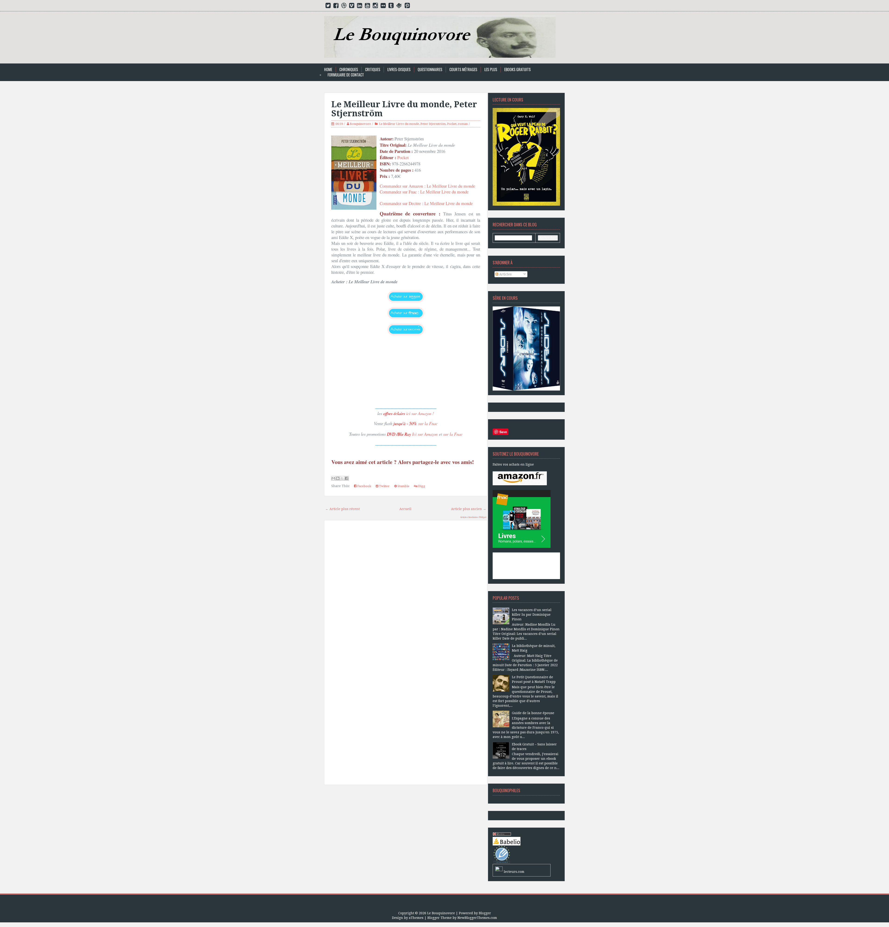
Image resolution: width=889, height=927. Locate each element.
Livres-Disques (398, 69)
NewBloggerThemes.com (477, 918)
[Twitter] (328, 6)
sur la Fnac (428, 423)
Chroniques (348, 69)
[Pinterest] (407, 6)
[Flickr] (383, 6)
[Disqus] (405, 590)
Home (328, 69)
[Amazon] (520, 478)
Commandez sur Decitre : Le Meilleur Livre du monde (427, 203)
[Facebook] (335, 6)
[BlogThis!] (337, 478)
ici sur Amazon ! (420, 413)
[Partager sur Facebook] (346, 478)
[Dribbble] (343, 6)
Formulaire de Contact (346, 75)
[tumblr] (391, 6)
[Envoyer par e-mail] (333, 478)
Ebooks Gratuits (517, 69)
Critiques (372, 69)
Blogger (485, 913)
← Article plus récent (342, 509)
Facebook (364, 486)
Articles (505, 274)
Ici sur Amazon (425, 434)
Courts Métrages (463, 69)
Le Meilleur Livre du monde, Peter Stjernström (404, 109)
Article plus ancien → (468, 509)
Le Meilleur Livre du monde (399, 124)
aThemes (416, 918)
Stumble (403, 486)
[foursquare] (399, 6)
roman (463, 124)
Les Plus (490, 69)
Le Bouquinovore (441, 913)
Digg (421, 486)
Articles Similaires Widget (473, 517)
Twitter (384, 486)
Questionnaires (430, 69)
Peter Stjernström (433, 124)
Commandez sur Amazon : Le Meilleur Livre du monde (427, 186)
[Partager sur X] (342, 478)
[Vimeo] (351, 6)
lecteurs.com (514, 871)
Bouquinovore (360, 124)
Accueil (405, 509)
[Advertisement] (405, 841)
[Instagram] (375, 6)
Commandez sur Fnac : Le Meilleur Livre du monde (424, 192)
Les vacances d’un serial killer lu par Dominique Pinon (531, 614)
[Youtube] (367, 6)
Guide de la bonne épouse (533, 713)
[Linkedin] (359, 6)
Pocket (452, 124)
